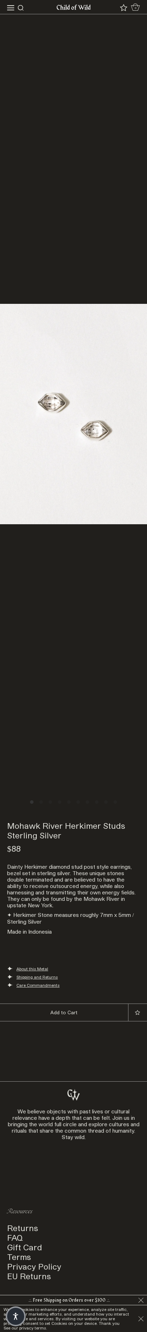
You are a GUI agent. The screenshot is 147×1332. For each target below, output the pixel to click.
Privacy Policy (34, 1266)
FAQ (15, 1237)
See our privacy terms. (25, 1328)
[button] (16, 1316)
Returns (22, 1228)
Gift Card (24, 1247)
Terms (19, 1256)
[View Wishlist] (123, 8)
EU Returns (29, 1276)
